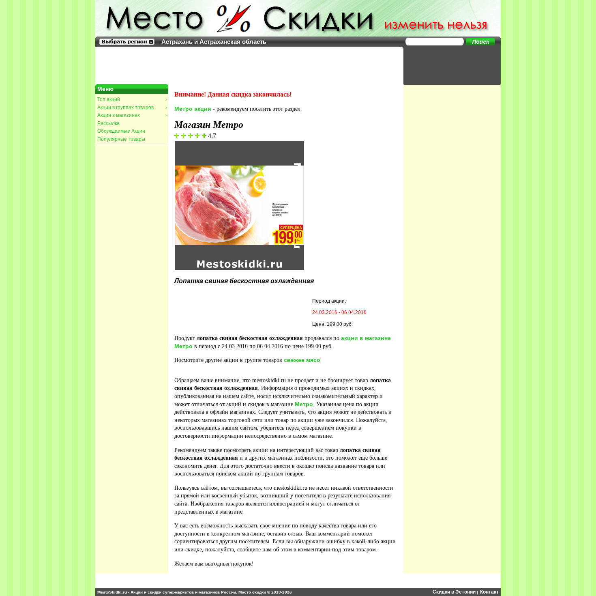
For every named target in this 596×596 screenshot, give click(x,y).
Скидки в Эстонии (454, 592)
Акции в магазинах (132, 115)
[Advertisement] (448, 65)
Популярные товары (121, 139)
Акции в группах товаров (132, 107)
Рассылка (108, 123)
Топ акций (132, 99)
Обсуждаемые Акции (121, 131)
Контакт (489, 592)
